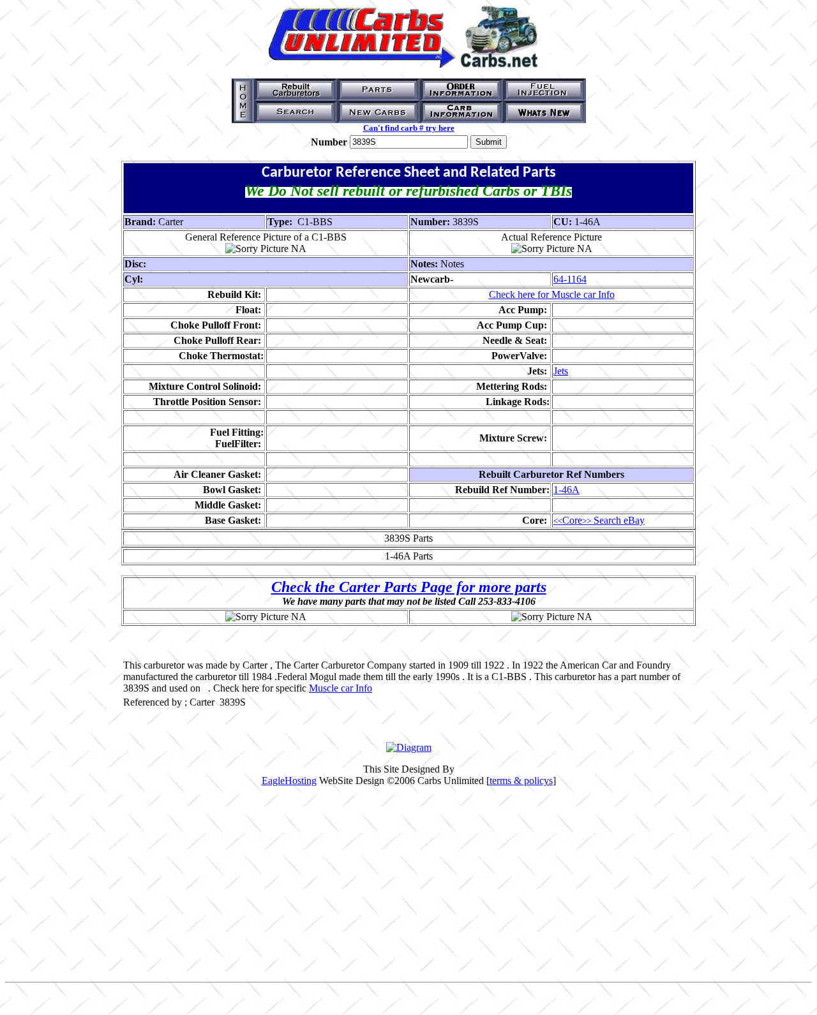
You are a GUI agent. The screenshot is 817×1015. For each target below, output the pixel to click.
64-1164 (570, 279)
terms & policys (521, 780)
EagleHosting (289, 780)
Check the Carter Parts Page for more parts (408, 587)
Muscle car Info (340, 688)
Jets (560, 371)
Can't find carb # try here (408, 128)
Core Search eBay (599, 520)
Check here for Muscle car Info (552, 294)
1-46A (566, 489)
